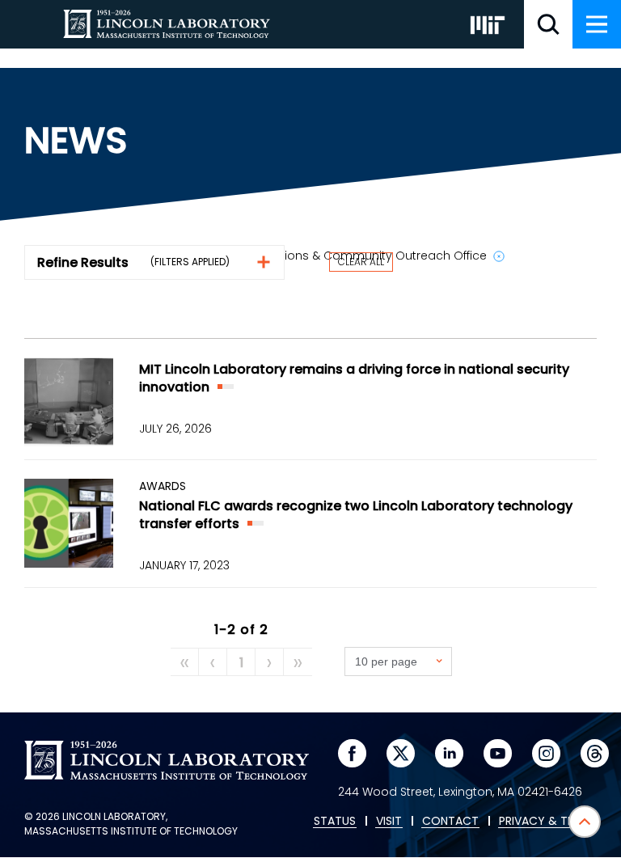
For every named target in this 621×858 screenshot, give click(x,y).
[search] (548, 24)
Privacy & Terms (547, 821)
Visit (389, 821)
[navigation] (596, 24)
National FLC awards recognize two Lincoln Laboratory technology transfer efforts (355, 515)
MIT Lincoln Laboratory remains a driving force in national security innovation (354, 378)
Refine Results (83, 262)
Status (335, 821)
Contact (450, 821)
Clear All (361, 261)
